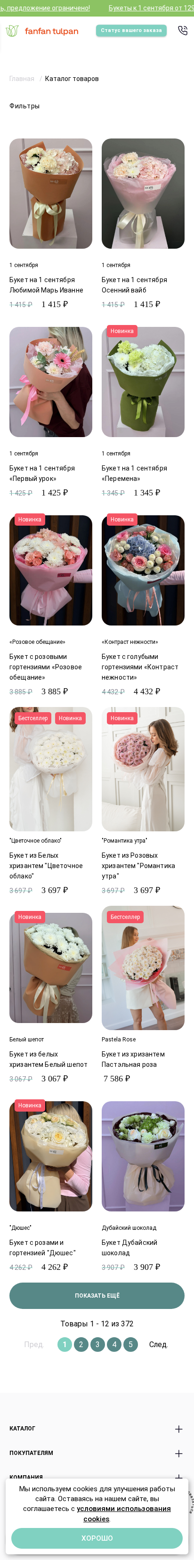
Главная (22, 78)
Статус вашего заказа (131, 30)
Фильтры (24, 106)
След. (158, 1344)
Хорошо (97, 1538)
